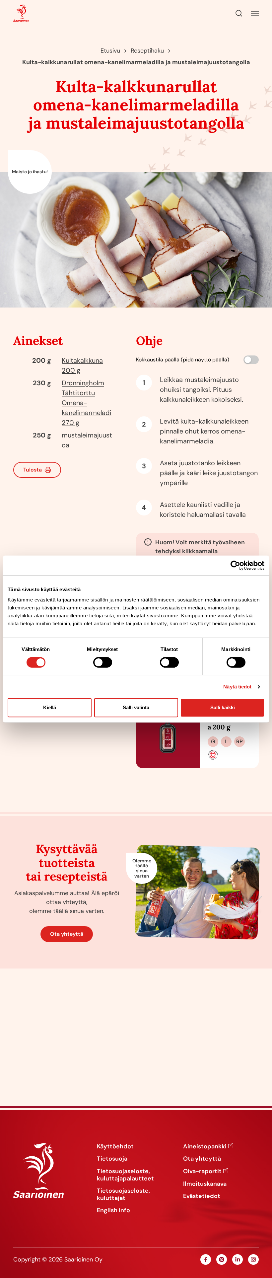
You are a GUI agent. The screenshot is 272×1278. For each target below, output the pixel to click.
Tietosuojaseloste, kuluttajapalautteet (125, 1175)
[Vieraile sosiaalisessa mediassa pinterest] (221, 1259)
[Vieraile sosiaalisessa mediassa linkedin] (237, 1259)
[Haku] (239, 13)
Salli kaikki (222, 707)
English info (113, 1210)
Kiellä (49, 707)
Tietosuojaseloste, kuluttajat (123, 1194)
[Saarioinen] (21, 13)
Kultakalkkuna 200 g (228, 723)
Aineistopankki (205, 1146)
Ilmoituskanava (205, 1184)
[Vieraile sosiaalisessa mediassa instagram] (253, 1259)
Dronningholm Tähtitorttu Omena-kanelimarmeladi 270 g (86, 403)
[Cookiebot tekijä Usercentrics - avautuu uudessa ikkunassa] (235, 565)
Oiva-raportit (202, 1171)
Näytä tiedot (237, 686)
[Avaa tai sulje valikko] (254, 13)
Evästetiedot (201, 1196)
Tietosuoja (112, 1159)
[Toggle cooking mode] (251, 359)
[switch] (102, 662)
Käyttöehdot (115, 1146)
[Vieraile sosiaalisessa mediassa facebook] (205, 1259)
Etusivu (110, 51)
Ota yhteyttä (66, 933)
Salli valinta (136, 707)
